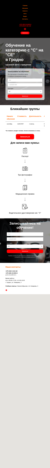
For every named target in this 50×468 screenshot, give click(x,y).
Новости (25, 11)
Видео (25, 16)
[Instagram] (25, 29)
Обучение (25, 8)
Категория (10, 289)
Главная (25, 5)
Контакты (25, 19)
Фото (25, 13)
